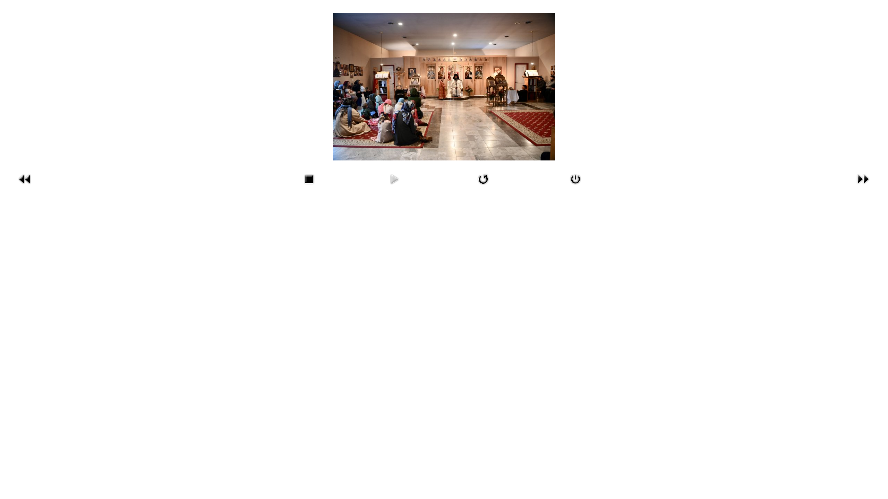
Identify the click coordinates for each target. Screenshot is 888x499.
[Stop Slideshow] (309, 186)
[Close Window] (575, 186)
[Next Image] (863, 186)
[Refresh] (483, 186)
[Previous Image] (25, 186)
